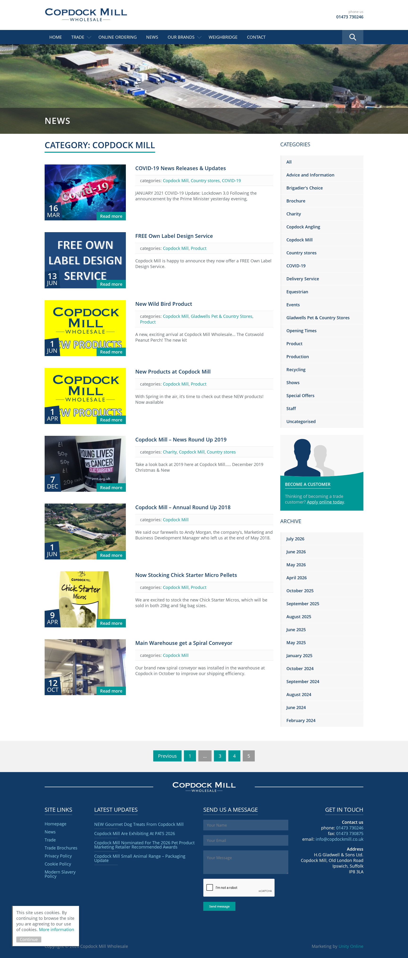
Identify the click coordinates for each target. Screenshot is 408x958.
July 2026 (295, 539)
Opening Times (301, 330)
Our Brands (181, 37)
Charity (170, 452)
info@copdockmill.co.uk (339, 839)
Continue (29, 939)
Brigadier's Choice (304, 188)
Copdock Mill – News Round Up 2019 (181, 439)
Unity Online (351, 946)
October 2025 (300, 590)
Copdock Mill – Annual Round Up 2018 (183, 507)
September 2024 (302, 681)
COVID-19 (231, 180)
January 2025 (299, 655)
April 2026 (296, 577)
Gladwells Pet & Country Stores (221, 316)
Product (198, 248)
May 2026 (296, 564)
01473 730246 (349, 828)
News (152, 37)
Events (293, 304)
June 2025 (296, 629)
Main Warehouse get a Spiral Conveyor (183, 642)
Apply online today (325, 502)
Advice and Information (310, 175)
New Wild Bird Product (163, 303)
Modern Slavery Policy (60, 874)
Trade (77, 37)
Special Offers (300, 395)
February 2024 (300, 720)
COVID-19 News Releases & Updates (180, 168)
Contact (256, 37)
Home (55, 37)
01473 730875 (349, 833)
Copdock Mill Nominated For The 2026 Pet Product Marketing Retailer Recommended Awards (144, 845)
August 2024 (298, 694)
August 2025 (298, 616)
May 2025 (296, 642)
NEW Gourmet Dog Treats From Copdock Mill (139, 824)
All (289, 162)
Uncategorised (301, 421)
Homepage (55, 824)
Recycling (296, 369)
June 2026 (296, 552)
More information (56, 929)
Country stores (205, 180)
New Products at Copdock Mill (173, 371)
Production (297, 356)
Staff (291, 408)
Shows (293, 382)
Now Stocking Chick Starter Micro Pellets (186, 574)
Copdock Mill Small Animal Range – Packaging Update (139, 858)
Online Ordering (117, 37)
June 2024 (296, 707)
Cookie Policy (58, 864)
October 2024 (300, 668)
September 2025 (302, 603)
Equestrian (297, 291)
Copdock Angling (303, 227)
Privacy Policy (58, 856)
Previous (167, 756)
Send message (219, 906)
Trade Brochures (61, 848)
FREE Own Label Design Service (174, 235)
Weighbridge (223, 37)
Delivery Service (302, 279)
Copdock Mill (86, 14)
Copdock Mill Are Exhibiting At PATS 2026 (134, 833)
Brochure (295, 201)
